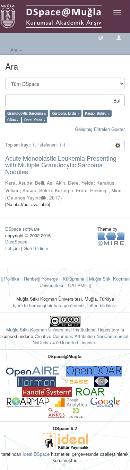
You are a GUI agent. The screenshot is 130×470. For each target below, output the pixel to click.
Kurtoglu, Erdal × (66, 113)
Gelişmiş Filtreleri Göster (100, 129)
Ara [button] (14, 49)
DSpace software (22, 228)
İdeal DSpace (36, 454)
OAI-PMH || (79, 285)
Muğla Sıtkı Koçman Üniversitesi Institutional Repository (62, 329)
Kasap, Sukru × (97, 113)
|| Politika (10, 278)
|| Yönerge (48, 278)
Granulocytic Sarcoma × (26, 113)
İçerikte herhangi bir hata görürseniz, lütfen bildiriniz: (65, 305)
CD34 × (13, 119)
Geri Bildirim (36, 248)
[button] (101, 37)
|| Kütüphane (71, 278)
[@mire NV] (111, 239)
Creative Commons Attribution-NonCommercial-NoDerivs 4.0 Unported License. (81, 339)
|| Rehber (28, 278)
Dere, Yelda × (34, 119)
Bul (116, 100)
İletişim (12, 248)
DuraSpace (16, 241)
